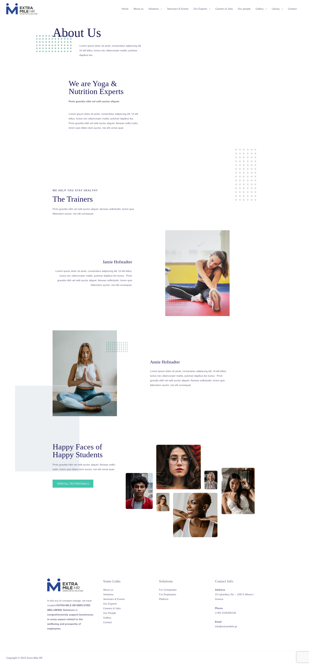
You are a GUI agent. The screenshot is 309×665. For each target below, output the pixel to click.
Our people (244, 8)
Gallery (260, 8)
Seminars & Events (177, 8)
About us (138, 8)
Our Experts (200, 8)
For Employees (167, 594)
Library (276, 8)
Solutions (153, 8)
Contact (292, 8)
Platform (163, 599)
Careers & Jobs (224, 8)
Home (125, 8)
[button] (73, 484)
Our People (109, 613)
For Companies (167, 589)
